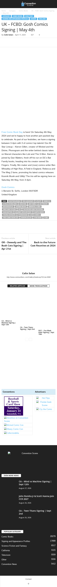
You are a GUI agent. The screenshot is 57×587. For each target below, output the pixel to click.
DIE (19, 209)
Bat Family (33, 204)
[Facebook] (5, 42)
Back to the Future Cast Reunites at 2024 (43, 244)
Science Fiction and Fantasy (14, 546)
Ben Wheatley (8, 207)
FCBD (46, 218)
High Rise (22, 204)
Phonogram (23, 215)
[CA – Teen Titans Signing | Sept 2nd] (28, 308)
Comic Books (23, 11)
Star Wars (38, 218)
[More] (32, 42)
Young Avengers (9, 215)
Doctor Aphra (14, 201)
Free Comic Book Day (12, 132)
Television (6, 555)
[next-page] (30, 339)
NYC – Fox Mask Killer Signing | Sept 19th (46, 332)
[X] (12, 42)
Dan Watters (8, 212)
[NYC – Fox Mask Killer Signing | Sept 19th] (46, 310)
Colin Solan (8, 35)
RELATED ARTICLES (17, 286)
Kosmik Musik (21, 207)
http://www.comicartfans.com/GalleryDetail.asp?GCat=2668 (28, 277)
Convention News (9, 564)
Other (4, 559)
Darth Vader (39, 212)
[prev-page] (26, 339)
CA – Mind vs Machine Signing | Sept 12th (9, 323)
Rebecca (47, 201)
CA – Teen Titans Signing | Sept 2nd (27, 328)
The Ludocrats (28, 201)
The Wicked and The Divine (33, 209)
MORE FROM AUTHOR (38, 286)
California (6, 550)
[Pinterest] (19, 42)
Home (4, 11)
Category (12, 11)
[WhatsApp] (25, 42)
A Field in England (10, 204)
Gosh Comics (8, 187)
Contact (29, 579)
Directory (29, 16)
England (42, 19)
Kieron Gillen (26, 218)
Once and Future (9, 209)
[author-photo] (28, 263)
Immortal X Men (34, 207)
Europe (33, 19)
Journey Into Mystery (23, 212)
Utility (38, 201)
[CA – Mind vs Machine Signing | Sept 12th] (10, 305)
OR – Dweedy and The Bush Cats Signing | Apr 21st (14, 245)
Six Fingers (43, 204)
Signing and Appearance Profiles (15, 19)
